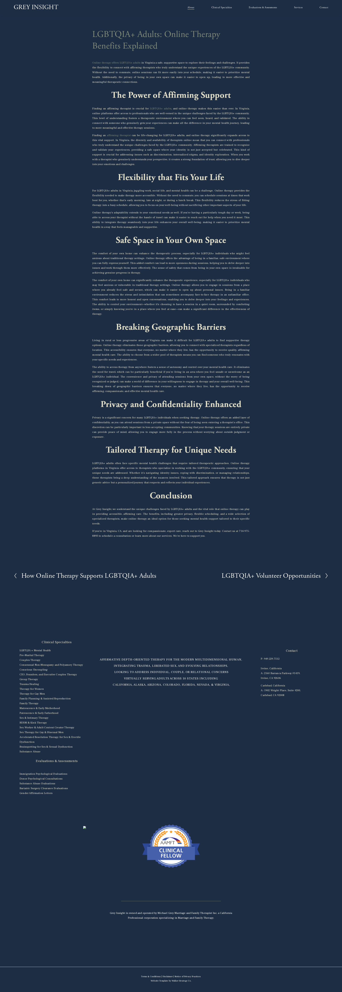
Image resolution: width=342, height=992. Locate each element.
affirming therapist (119, 135)
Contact (324, 7)
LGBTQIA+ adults (160, 108)
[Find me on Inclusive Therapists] (84, 828)
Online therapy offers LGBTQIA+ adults (116, 62)
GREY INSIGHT (36, 7)
